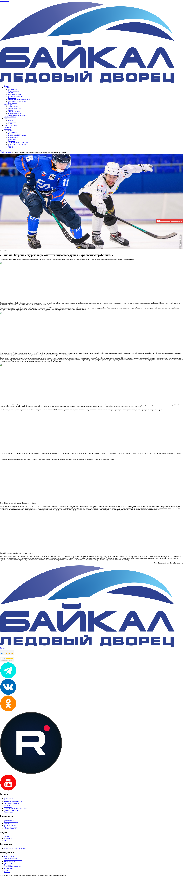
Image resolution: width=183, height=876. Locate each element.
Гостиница (7, 129)
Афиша (6, 86)
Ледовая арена (12, 89)
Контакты (11, 148)
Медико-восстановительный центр (19, 99)
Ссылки (10, 146)
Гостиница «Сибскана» (15, 96)
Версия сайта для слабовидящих (171, 221)
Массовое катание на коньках (17, 115)
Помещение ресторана (15, 94)
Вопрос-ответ (12, 139)
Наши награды (12, 103)
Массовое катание (10, 117)
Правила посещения (14, 134)
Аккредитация (8, 868)
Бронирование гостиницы (12, 866)
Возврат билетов (13, 137)
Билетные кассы (13, 132)
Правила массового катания (17, 135)
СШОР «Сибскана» (10, 125)
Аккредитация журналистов (17, 144)
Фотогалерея (12, 122)
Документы (11, 141)
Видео (10, 123)
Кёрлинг (10, 110)
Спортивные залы (13, 91)
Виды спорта (8, 105)
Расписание (7, 127)
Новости (10, 120)
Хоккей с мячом (13, 106)
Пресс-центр (12, 98)
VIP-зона (10, 93)
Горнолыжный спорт (14, 113)
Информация (8, 130)
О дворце (7, 87)
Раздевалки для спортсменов (17, 101)
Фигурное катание (14, 111)
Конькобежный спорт (15, 108)
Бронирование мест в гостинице (18, 142)
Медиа (6, 118)
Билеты (2, 151)
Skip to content (4, 1)
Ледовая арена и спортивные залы (15, 848)
